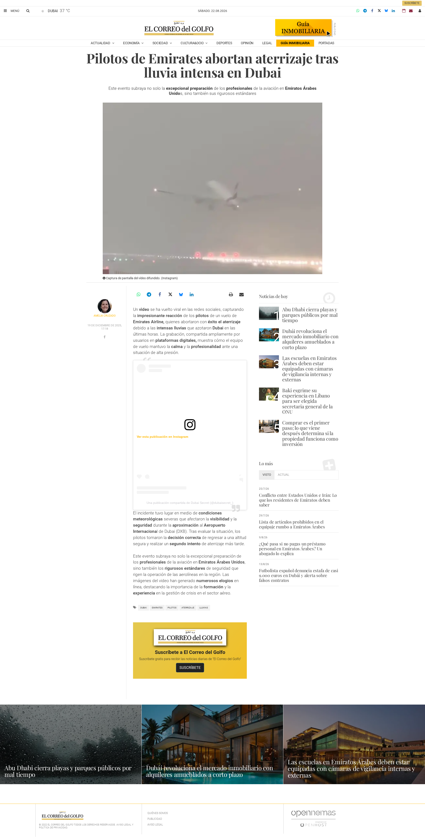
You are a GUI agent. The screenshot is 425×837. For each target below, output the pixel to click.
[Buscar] (28, 10)
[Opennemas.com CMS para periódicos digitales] (313, 818)
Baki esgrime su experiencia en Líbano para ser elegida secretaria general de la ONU (307, 401)
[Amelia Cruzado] (105, 306)
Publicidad (154, 818)
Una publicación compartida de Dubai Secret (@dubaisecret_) (190, 502)
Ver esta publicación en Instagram (162, 436)
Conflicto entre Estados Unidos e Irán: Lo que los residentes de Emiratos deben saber (298, 500)
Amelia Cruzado (105, 315)
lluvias (203, 607)
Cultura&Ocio (192, 43)
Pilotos (172, 607)
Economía (131, 43)
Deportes (224, 43)
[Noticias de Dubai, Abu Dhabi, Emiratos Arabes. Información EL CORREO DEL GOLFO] (179, 28)
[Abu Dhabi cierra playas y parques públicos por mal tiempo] (269, 313)
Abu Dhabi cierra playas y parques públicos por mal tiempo (310, 314)
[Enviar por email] (241, 294)
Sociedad (161, 43)
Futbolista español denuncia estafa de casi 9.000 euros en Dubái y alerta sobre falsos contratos (298, 575)
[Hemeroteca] (404, 11)
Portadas (326, 43)
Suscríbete (411, 3)
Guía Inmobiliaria (295, 43)
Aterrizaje (188, 607)
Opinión (247, 43)
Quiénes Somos (157, 813)
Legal (267, 43)
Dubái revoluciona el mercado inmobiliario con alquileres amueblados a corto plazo (310, 339)
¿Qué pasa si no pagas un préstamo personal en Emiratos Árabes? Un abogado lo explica (292, 548)
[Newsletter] (411, 11)
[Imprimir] (231, 294)
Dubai (143, 607)
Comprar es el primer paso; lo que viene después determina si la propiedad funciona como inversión (310, 433)
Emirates (157, 607)
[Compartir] (357, 10)
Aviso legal (155, 824)
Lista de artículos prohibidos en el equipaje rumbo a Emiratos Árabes (292, 524)
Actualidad (101, 43)
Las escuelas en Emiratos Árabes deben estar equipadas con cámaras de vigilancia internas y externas (309, 369)
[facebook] (104, 337)
